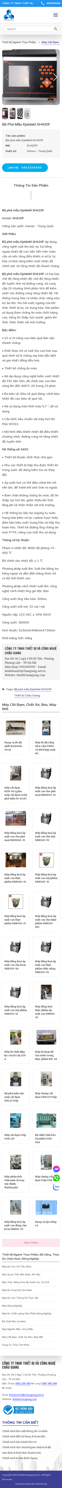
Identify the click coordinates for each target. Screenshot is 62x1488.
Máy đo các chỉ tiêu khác (17, 1266)
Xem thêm (31, 1242)
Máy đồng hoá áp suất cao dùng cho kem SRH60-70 (15, 1225)
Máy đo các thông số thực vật (20, 1297)
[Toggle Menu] (55, 15)
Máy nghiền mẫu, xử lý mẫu (17, 1329)
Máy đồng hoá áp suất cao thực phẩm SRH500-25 (15, 920)
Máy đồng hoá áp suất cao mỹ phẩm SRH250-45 (15, 1010)
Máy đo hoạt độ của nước (17, 1290)
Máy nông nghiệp (12, 1305)
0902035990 (53, 3)
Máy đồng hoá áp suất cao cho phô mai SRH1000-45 (45, 791)
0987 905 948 (49, 1383)
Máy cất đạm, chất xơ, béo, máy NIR (51, 42)
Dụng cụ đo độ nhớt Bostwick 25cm (13, 746)
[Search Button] (55, 29)
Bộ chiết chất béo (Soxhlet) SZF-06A (45, 1138)
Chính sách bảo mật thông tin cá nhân (25, 1431)
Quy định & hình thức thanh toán (21, 1452)
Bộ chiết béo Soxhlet (14, 1321)
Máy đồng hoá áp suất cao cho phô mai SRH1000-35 (14, 836)
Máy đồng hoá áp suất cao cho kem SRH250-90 (15, 965)
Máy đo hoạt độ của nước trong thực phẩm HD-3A (46, 1055)
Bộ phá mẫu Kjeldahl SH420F (23, 210)
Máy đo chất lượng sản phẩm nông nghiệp (26, 1313)
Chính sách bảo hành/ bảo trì (19, 1441)
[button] (55, 77)
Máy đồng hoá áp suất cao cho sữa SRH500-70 (45, 836)
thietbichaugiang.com (25, 1399)
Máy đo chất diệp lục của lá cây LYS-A (15, 1055)
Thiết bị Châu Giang (27, 695)
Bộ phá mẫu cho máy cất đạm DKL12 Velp (14, 1097)
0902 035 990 (22, 1383)
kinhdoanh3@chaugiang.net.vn (26, 1394)
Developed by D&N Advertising (31, 1483)
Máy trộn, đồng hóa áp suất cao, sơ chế (25, 1282)
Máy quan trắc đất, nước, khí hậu (21, 1274)
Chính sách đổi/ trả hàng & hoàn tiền (23, 1436)
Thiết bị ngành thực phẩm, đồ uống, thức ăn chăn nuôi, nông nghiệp (19, 42)
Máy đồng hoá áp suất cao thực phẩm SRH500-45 (15, 878)
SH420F (18, 218)
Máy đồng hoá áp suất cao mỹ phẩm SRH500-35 (46, 878)
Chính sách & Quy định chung (20, 1458)
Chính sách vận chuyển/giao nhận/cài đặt (26, 1447)
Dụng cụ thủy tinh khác (16, 1344)
